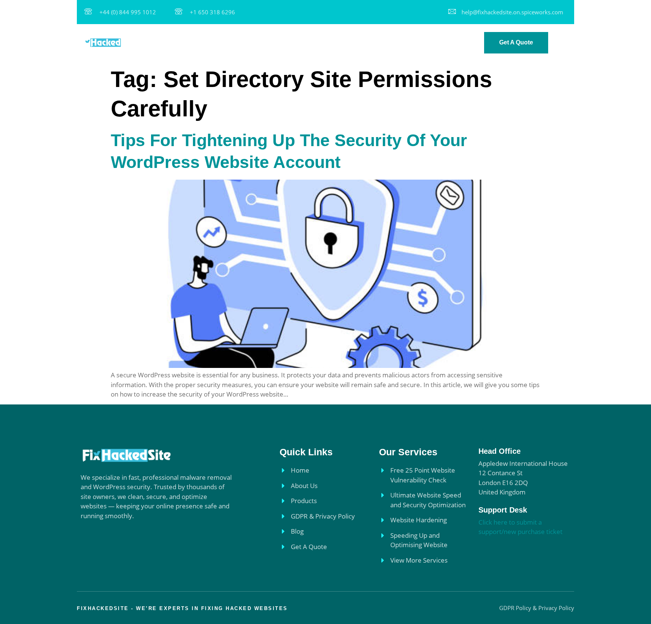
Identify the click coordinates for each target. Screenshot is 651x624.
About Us (258, 42)
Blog (424, 42)
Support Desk (502, 510)
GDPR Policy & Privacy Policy (363, 42)
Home (225, 42)
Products (296, 42)
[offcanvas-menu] (565, 43)
